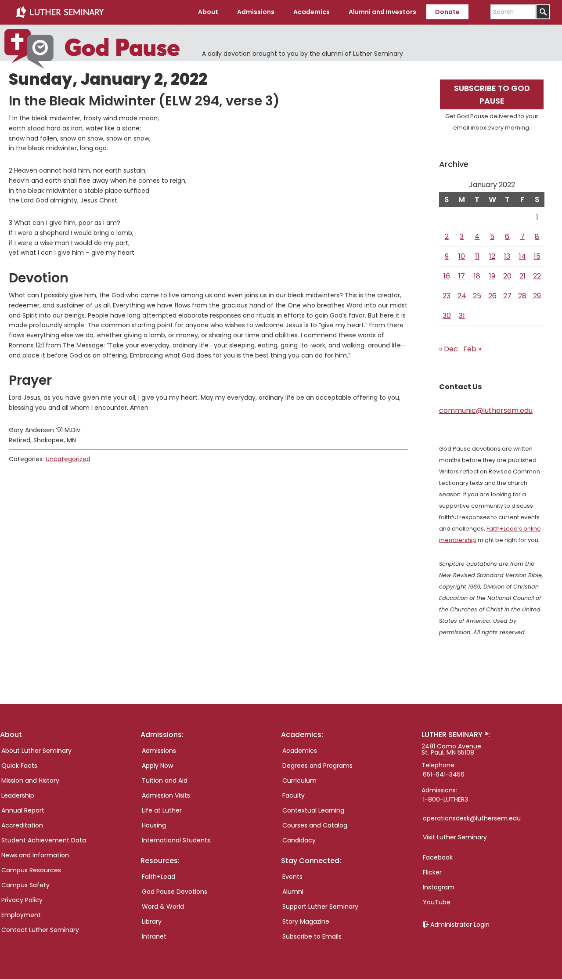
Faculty (293, 795)
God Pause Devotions (174, 891)
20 (507, 276)
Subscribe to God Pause (492, 94)
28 (522, 296)
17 (461, 276)
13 (507, 256)
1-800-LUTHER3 (445, 799)
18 (477, 276)
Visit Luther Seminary (455, 837)
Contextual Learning (313, 810)
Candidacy (299, 840)
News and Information (35, 855)
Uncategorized (68, 459)
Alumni (292, 891)
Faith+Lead (158, 876)
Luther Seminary (59, 12)
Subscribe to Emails (312, 936)
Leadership (17, 795)
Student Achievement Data (43, 840)
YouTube (436, 902)
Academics (299, 750)
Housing (154, 825)
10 (461, 256)
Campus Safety (25, 885)
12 (492, 256)
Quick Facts (19, 765)
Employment (21, 914)
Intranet (154, 936)
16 (446, 276)
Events (292, 876)
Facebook (438, 857)
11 (477, 256)
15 (537, 256)
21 (522, 276)
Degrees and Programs (317, 765)
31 (462, 316)
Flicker (432, 872)
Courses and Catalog (314, 825)
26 (492, 296)
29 (537, 296)
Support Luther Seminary (320, 906)
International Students (176, 840)
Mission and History (30, 780)
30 (447, 316)
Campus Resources (31, 870)
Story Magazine (305, 921)
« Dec (448, 349)
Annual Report (22, 810)
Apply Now (157, 765)
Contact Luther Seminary (40, 929)
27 (507, 296)
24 (462, 296)
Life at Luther (162, 810)
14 (522, 256)
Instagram (438, 887)
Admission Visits (166, 795)
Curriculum (299, 780)
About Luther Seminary (36, 750)
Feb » (472, 349)
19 (492, 276)
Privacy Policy (22, 900)
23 (446, 296)
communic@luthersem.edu (486, 410)
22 (537, 276)
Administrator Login (460, 924)
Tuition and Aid (164, 780)
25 (477, 296)
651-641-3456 (444, 774)
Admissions (159, 750)
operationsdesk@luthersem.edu (472, 818)
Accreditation (22, 825)
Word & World (163, 906)
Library (152, 921)
